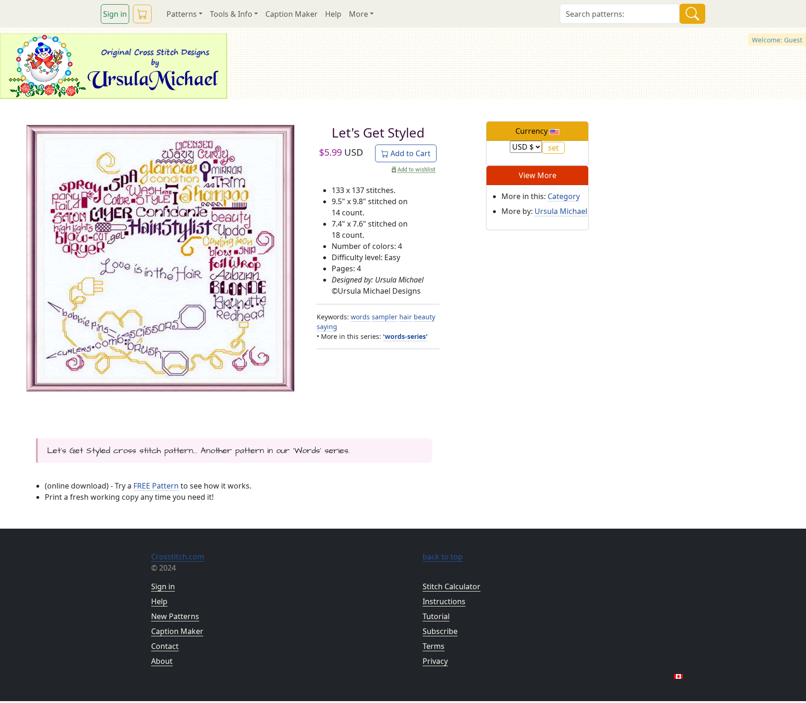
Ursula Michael (561, 211)
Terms (434, 646)
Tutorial (436, 616)
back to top (443, 556)
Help (333, 14)
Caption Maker (291, 14)
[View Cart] (142, 14)
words (360, 316)
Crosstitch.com (177, 556)
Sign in (115, 14)
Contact (165, 646)
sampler (384, 316)
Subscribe (440, 631)
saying (327, 326)
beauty (424, 316)
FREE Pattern (156, 486)
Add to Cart (410, 153)
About (162, 661)
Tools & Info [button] (231, 14)
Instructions (444, 601)
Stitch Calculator (451, 586)
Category (564, 196)
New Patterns (175, 616)
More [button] (358, 14)
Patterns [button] (182, 14)
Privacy (435, 661)
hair (405, 316)
